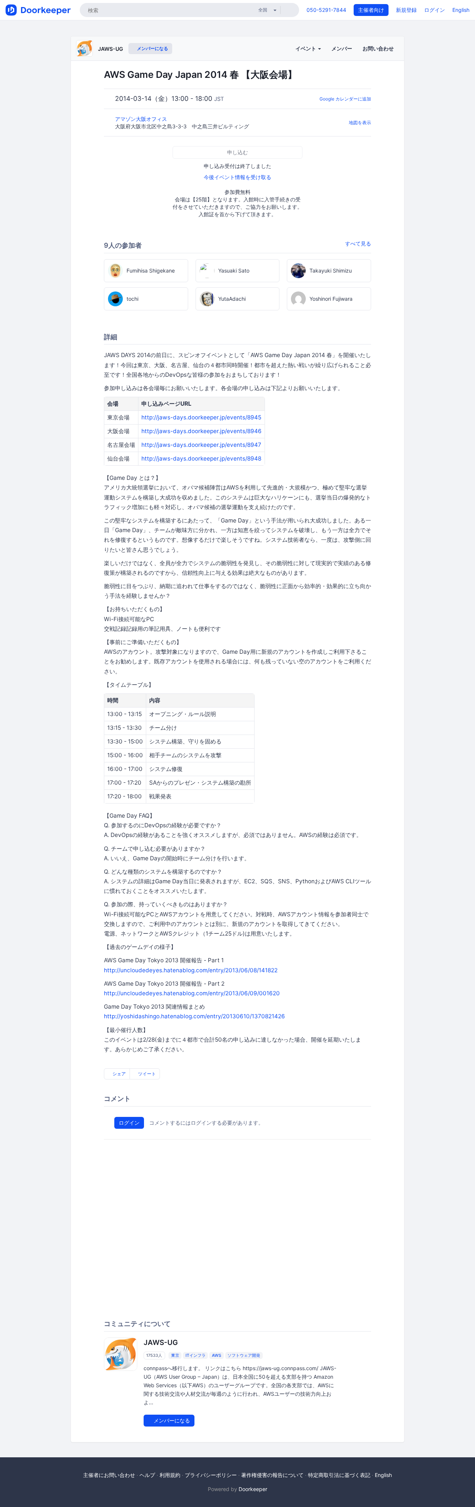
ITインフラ (196, 1355)
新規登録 (406, 10)
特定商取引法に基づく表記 (339, 1475)
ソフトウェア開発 (243, 1355)
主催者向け (371, 10)
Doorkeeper (253, 1489)
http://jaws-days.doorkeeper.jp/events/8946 (201, 431)
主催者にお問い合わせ (109, 1475)
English (460, 10)
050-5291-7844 (326, 10)
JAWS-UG (110, 49)
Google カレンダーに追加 (345, 99)
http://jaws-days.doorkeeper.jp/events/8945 (201, 417)
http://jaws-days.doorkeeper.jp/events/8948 (201, 458)
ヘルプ (147, 1475)
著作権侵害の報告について (272, 1475)
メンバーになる (152, 48)
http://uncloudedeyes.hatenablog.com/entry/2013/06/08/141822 (191, 970)
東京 (175, 1355)
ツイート (146, 1073)
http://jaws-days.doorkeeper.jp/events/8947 (201, 444)
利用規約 (170, 1475)
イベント (306, 48)
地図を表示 (360, 122)
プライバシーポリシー (211, 1475)
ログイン (434, 10)
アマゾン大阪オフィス (141, 119)
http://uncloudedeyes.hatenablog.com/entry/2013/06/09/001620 (192, 993)
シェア (118, 1073)
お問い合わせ (378, 48)
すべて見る (358, 243)
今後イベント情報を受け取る (237, 177)
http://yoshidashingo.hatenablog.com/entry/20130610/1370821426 (194, 1016)
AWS (216, 1355)
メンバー (341, 48)
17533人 (154, 1355)
